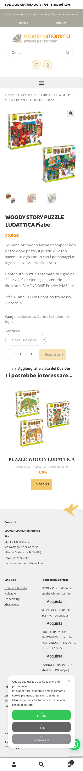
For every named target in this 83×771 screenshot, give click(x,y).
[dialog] (41, 711)
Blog (53, 14)
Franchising (44, 14)
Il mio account (14, 764)
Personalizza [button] (42, 740)
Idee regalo (11, 604)
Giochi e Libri (27, 95)
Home (10, 95)
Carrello (63, 761)
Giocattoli (48, 95)
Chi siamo (9, 14)
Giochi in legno (58, 466)
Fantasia (12, 330)
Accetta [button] (42, 716)
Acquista (52, 355)
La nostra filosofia (15, 588)
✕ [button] (69, 681)
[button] (70, 113)
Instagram (60, 22)
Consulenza (21, 14)
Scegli (41, 484)
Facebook (22, 22)
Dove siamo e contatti (67, 14)
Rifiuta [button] (42, 728)
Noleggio (32, 14)
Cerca (41, 764)
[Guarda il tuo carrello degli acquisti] (47, 63)
